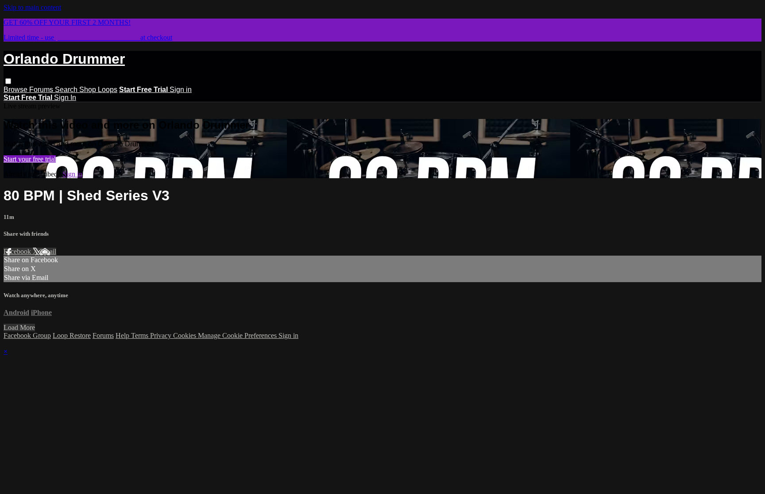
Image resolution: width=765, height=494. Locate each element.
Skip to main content (32, 7)
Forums (42, 89)
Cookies (185, 335)
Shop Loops (98, 89)
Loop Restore (72, 335)
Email (48, 251)
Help (123, 335)
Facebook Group (27, 335)
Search (67, 89)
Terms (140, 335)
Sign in (181, 89)
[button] (8, 81)
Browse (16, 89)
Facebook (18, 251)
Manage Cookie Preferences (238, 335)
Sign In (65, 97)
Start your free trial (30, 159)
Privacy (161, 335)
